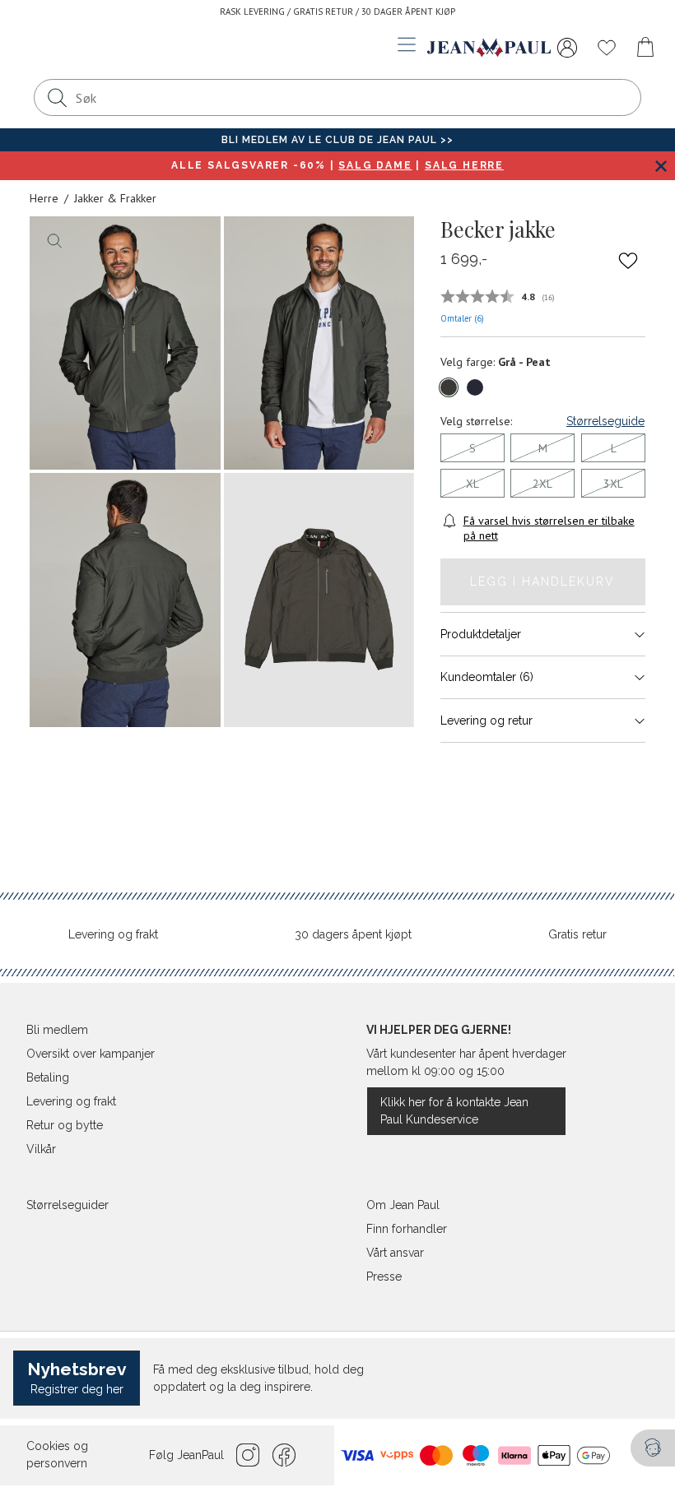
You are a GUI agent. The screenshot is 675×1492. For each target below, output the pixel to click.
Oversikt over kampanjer (90, 1053)
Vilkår (41, 1149)
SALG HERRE (464, 165)
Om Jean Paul (403, 1205)
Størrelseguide (605, 421)
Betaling (47, 1077)
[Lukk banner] (660, 165)
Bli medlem (57, 1029)
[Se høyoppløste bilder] (125, 343)
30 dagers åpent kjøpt (353, 934)
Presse (384, 1276)
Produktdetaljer (480, 634)
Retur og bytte (64, 1125)
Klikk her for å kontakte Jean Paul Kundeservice (454, 1111)
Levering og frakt (113, 934)
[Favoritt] (628, 260)
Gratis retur (577, 934)
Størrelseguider (67, 1205)
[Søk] (57, 97)
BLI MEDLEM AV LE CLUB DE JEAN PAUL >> (337, 140)
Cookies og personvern (57, 1454)
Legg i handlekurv (542, 581)
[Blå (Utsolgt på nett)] (475, 387)
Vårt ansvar (395, 1252)
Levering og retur (486, 720)
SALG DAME (375, 165)
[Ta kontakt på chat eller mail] (653, 1448)
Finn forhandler (406, 1228)
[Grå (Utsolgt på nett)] (448, 387)
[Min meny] (567, 48)
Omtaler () (462, 318)
